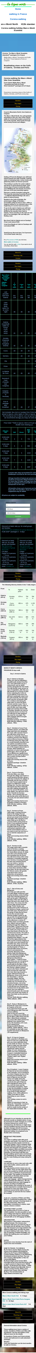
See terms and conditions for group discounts (17, 530)
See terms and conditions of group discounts (8, 548)
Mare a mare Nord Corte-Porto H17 (15, 1304)
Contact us (10, 566)
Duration (18, 100)
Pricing (18, 106)
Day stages (18, 103)
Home (18, 9)
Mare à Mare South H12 (11, 1296)
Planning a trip (18, 255)
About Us (18, 252)
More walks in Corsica (11, 242)
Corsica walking (18, 19)
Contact (18, 258)
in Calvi (19, 244)
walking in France (18, 14)
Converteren (18, 516)
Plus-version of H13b (12, 239)
